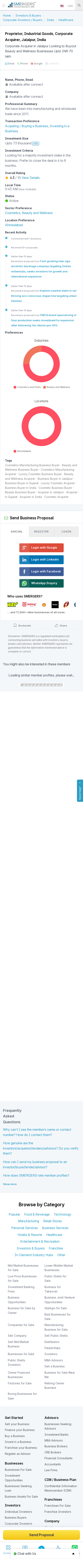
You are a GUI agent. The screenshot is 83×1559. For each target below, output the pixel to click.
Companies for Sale (21, 1325)
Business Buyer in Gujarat (21, 483)
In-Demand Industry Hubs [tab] (34, 1255)
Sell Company (17, 1335)
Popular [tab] (14, 1214)
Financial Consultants (59, 1458)
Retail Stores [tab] (52, 1221)
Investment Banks (56, 1434)
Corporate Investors (18, 1523)
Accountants (53, 1464)
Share (63, 625)
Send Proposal (41, 1535)
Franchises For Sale (58, 1505)
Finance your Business (20, 1430)
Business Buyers (16, 1517)
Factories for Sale (20, 1383)
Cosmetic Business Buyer (55, 487)
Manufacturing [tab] (28, 1221)
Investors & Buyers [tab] (31, 1248)
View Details (31, 178)
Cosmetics (12, 213)
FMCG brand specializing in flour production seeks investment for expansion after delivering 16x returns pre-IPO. (43, 320)
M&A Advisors (54, 1360)
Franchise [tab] (56, 1248)
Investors (51, 1354)
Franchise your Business (21, 1447)
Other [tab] (61, 1255)
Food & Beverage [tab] (37, 1214)
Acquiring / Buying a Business (26, 126)
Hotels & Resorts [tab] (30, 1235)
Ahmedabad (14, 225)
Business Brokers (56, 1446)
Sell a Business (55, 1366)
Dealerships (52, 1348)
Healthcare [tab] (54, 1235)
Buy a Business (15, 1436)
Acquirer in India (31, 497)
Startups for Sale (56, 1308)
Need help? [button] (79, 793)
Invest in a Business (18, 1442)
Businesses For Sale (18, 1469)
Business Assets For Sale (21, 1496)
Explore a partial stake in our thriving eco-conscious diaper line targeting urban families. (44, 295)
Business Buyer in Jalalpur (55, 478)
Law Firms (51, 1470)
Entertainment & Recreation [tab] (40, 1241)
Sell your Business (17, 1424)
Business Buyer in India (20, 487)
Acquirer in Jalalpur (51, 492)
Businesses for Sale (21, 1354)
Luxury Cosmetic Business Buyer (40, 474)
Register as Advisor (18, 1453)
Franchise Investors (58, 1511)
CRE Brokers (53, 1452)
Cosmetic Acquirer (56, 497)
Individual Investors (18, 1511)
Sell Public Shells (56, 1335)
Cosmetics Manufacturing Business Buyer (32, 465)
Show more (10, 1184)
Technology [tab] (62, 1214)
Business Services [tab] (55, 1228)
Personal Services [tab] (24, 1228)
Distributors (52, 1342)
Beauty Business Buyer (20, 492)
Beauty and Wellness (37, 213)
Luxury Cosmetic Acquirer (58, 483)
